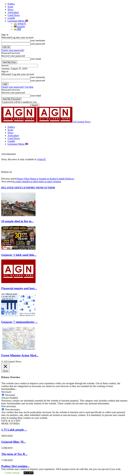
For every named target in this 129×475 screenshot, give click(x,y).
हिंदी (19, 29)
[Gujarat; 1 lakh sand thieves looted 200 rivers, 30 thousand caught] (18, 248)
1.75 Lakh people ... (14, 429)
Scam (10, 6)
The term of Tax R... (14, 454)
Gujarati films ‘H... (13, 441)
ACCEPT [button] (29, 472)
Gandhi (11, 18)
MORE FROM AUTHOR (41, 187)
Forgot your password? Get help (17, 87)
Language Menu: (16, 20)
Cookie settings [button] (12, 472)
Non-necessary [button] (8, 406)
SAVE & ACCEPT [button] (11, 420)
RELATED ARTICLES (14, 187)
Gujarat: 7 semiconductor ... (19, 322)
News (10, 9)
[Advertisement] (52, 150)
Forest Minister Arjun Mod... (20, 355)
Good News (14, 15)
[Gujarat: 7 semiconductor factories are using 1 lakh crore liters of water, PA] (18, 315)
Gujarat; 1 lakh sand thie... (18, 255)
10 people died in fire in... (17, 221)
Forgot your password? (12, 50)
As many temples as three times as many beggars (37, 181)
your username (37, 40)
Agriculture (13, 12)
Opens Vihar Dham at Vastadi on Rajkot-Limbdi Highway (45, 178)
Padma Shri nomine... (15, 466)
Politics (11, 4)
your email (35, 58)
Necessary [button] (6, 391)
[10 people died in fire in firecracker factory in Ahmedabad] (18, 215)
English (21, 26)
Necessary (10, 395)
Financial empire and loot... (19, 288)
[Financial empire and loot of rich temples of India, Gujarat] (18, 282)
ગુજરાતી (21, 23)
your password (37, 43)
